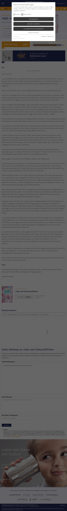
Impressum (44, 36)
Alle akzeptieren (33, 19)
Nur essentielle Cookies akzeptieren (33, 29)
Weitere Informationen (33, 32)
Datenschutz (51, 36)
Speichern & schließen (33, 24)
